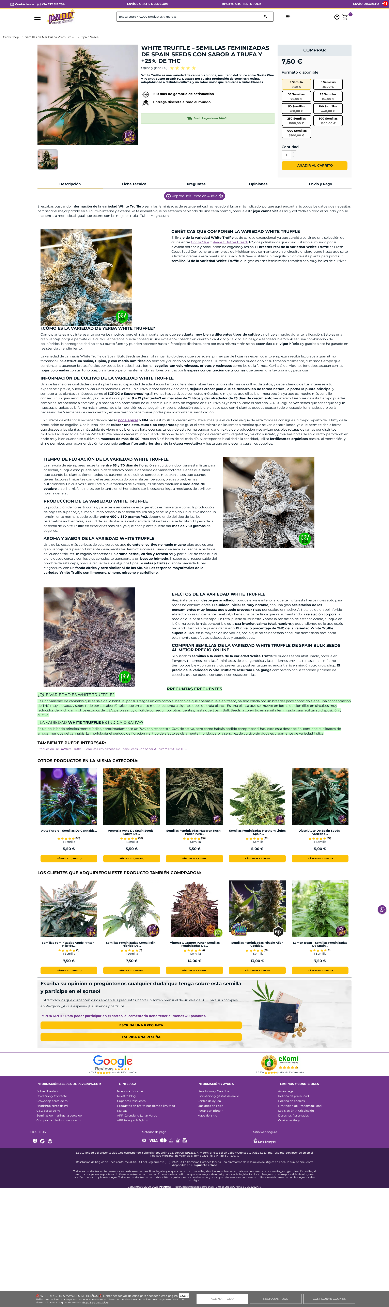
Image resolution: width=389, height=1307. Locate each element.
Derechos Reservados (293, 1115)
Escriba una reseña (141, 1037)
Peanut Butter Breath (230, 242)
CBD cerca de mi (48, 1110)
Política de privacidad (293, 1096)
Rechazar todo (275, 1298)
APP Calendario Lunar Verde (137, 1115)
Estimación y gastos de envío (218, 1096)
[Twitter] (43, 1141)
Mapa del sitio (207, 1115)
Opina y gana (154, 68)
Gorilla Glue (200, 242)
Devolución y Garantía (213, 1091)
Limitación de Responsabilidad (300, 1106)
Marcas (122, 1110)
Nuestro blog (126, 1096)
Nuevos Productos (130, 1091)
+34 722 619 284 (53, 4)
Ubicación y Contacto (51, 1096)
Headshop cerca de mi (52, 1106)
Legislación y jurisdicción (296, 1110)
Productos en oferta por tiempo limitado (146, 1106)
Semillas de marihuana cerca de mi (61, 1115)
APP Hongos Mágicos (132, 1120)
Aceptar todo (222, 1298)
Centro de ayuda (209, 1101)
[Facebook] (35, 1141)
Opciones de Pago (210, 1106)
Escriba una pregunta (141, 1025)
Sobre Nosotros (47, 1091)
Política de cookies (291, 1101)
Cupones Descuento (131, 1101)
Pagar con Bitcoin (210, 1110)
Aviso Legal (286, 1091)
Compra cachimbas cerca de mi (58, 1120)
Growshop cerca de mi (52, 1101)
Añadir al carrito (314, 165)
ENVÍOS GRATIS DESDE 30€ (147, 4)
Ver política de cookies (95, 1302)
